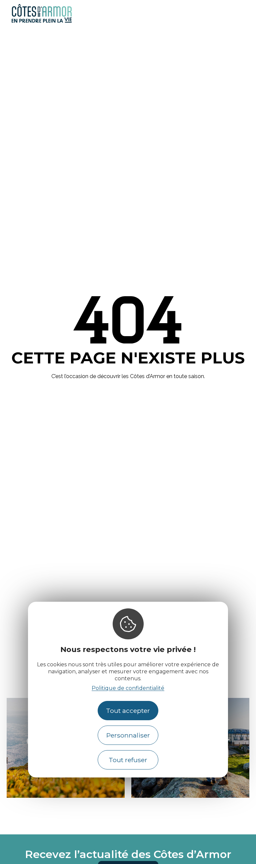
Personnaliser (128, 735)
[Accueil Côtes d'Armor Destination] (42, 21)
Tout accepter (128, 711)
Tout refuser (128, 760)
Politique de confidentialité (128, 688)
